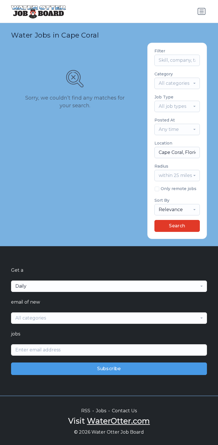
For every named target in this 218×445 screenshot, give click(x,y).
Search (177, 225)
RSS (85, 410)
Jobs (101, 410)
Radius (161, 166)
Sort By (161, 200)
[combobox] (177, 83)
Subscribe (109, 368)
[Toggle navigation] (201, 11)
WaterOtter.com (118, 421)
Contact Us (124, 410)
